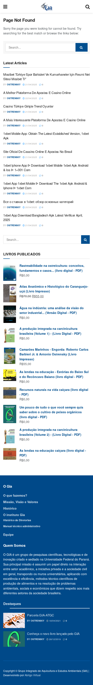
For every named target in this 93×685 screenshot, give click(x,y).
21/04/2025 (31, 84)
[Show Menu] (5, 6)
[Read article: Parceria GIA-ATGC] (14, 620)
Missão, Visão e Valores (20, 502)
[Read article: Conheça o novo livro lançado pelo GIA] (14, 639)
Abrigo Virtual (33, 675)
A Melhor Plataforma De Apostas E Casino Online (37, 92)
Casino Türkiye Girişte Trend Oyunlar (28, 106)
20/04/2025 (31, 207)
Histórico (10, 508)
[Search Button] (87, 6)
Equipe (8, 534)
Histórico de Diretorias (17, 520)
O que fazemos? (15, 495)
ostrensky (14, 84)
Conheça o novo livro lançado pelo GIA (53, 633)
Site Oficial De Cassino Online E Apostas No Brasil (37, 151)
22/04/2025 (31, 98)
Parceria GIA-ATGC (40, 615)
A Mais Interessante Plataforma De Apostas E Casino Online (44, 120)
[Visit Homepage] (46, 6)
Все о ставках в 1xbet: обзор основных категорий (38, 201)
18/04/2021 (54, 620)
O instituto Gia (14, 515)
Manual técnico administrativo (21, 526)
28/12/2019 (54, 639)
